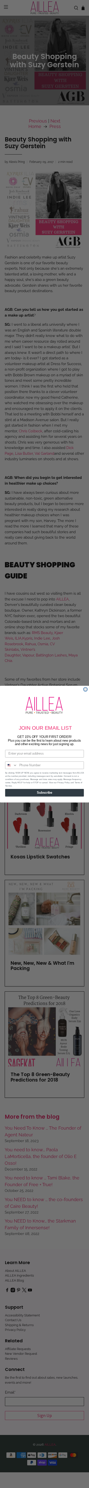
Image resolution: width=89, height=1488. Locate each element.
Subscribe (44, 792)
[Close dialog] (86, 689)
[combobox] (11, 765)
